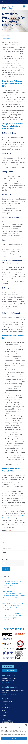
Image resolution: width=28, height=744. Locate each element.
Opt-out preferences (9, 741)
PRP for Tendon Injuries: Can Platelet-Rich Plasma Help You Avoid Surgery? (13, 615)
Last (3, 542)
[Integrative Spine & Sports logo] (7, 5)
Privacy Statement (18, 741)
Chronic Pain (7, 39)
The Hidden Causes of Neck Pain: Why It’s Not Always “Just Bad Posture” (13, 605)
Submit (6, 569)
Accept (14, 738)
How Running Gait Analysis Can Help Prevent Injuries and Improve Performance (14, 583)
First (3, 536)
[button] (26, 725)
